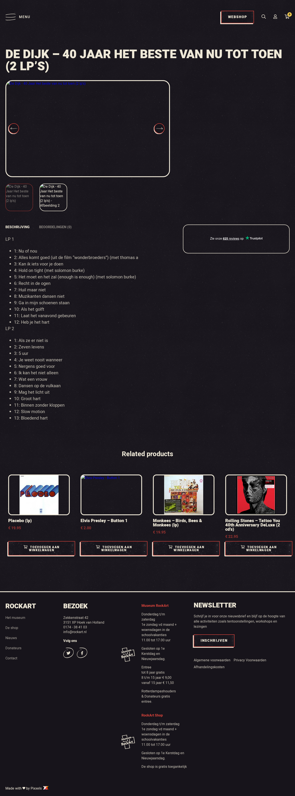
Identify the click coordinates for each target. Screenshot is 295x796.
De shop (11, 627)
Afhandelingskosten (209, 667)
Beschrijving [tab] (17, 227)
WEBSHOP (237, 17)
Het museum (15, 617)
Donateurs (13, 648)
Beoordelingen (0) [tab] (55, 227)
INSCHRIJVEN (214, 640)
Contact (11, 658)
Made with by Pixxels (24, 788)
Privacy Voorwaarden (250, 660)
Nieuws (11, 637)
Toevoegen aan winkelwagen (44, 549)
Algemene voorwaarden (212, 660)
